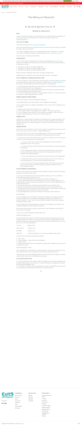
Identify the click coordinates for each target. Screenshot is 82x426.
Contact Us (44, 400)
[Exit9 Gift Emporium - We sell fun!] (5, 6)
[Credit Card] (79, 423)
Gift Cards (69, 6)
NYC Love (17, 397)
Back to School (13, 6)
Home (3, 12)
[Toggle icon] (74, 7)
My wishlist (31, 400)
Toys (16, 404)
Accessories (17, 400)
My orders (31, 397)
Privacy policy (45, 411)
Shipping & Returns (46, 409)
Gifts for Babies (18, 406)
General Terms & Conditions (45, 413)
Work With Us (45, 402)
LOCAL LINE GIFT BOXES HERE (37, 44)
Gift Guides (17, 408)
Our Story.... (44, 398)
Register (30, 395)
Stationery (17, 402)
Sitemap (44, 416)
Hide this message (67, 1)
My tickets (31, 399)
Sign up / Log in (77, 3)
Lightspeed (22, 423)
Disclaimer (44, 403)
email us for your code (56, 53)
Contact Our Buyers (46, 405)
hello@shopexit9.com (21, 39)
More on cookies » (75, 1)
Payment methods (46, 407)
